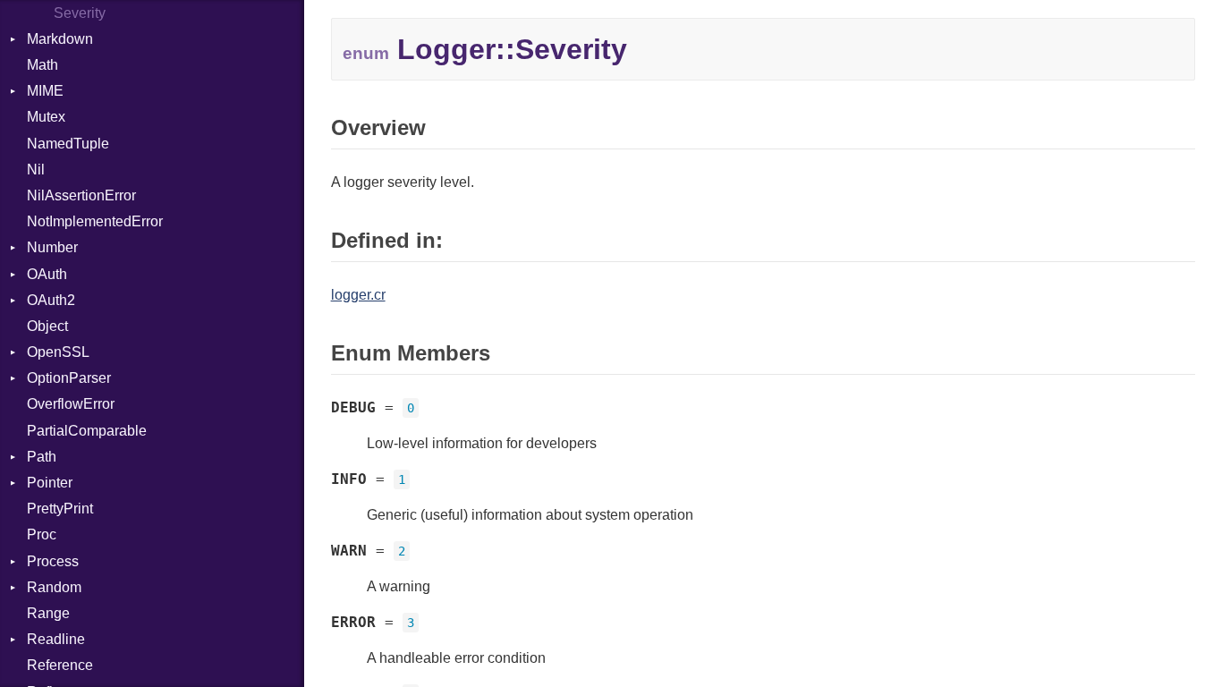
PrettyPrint (60, 508)
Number (52, 247)
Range (48, 613)
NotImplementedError (95, 221)
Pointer (49, 482)
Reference (60, 665)
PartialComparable (87, 430)
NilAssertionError (81, 195)
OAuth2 (51, 300)
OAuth (47, 274)
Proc (41, 534)
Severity (80, 13)
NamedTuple (68, 143)
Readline (56, 639)
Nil (36, 169)
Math (42, 64)
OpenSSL (58, 352)
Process (53, 561)
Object (47, 326)
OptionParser (69, 378)
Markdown (60, 39)
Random (54, 587)
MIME (45, 90)
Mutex (46, 116)
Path (41, 456)
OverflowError (71, 403)
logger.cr (358, 294)
